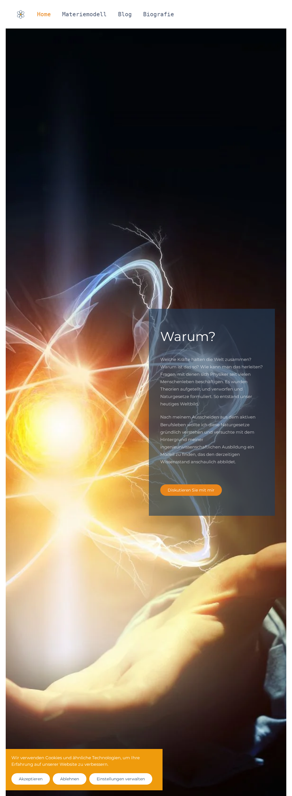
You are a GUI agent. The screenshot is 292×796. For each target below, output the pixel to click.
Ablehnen (69, 778)
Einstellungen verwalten (121, 778)
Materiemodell (84, 14)
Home (44, 14)
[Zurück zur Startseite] (21, 14)
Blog (125, 14)
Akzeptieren (30, 778)
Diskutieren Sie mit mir (191, 490)
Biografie (158, 14)
